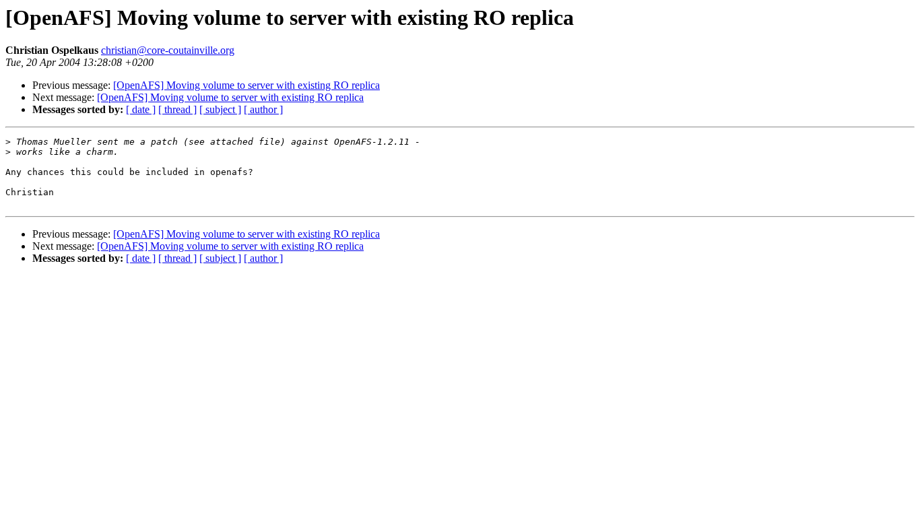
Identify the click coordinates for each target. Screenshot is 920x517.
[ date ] (141, 109)
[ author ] (263, 109)
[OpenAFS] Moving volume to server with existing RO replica (246, 85)
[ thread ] (177, 109)
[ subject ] (220, 109)
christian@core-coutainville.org (167, 50)
